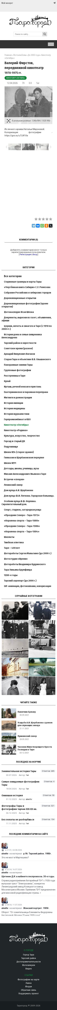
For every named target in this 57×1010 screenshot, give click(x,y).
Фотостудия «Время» (16, 558)
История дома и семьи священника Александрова (22, 336)
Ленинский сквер (13, 484)
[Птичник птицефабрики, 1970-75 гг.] (15, 648)
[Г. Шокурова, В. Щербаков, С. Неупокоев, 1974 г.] (15, 610)
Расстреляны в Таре (14, 375)
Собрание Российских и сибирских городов (27, 292)
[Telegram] (54, 3)
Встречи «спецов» (14, 479)
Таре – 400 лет (12, 547)
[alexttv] (28, 846)
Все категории (13, 276)
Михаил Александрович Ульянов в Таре (25, 473)
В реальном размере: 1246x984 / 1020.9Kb (31, 120)
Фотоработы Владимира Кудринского (25, 564)
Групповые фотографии (17, 370)
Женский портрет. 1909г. (36, 908)
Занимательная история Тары (19, 771)
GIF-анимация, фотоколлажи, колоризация (27, 586)
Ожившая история (12, 795)
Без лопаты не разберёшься (18, 819)
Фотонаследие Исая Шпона (19, 312)
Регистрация (25, 254)
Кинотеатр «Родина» (16, 430)
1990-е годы (10, 575)
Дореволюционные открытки (20, 298)
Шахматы (9, 537)
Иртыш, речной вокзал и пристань (22, 386)
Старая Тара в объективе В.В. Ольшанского (27, 359)
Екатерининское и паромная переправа (26, 392)
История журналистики (16, 413)
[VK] (48, 3)
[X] (50, 226)
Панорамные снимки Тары (18, 364)
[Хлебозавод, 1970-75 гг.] (42, 629)
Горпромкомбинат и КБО (17, 419)
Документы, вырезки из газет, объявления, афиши (26, 319)
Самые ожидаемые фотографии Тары (20, 783)
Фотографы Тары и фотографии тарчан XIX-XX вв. (19, 807)
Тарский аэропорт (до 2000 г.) (20, 580)
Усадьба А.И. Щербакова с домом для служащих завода (35, 724)
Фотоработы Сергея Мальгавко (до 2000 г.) (27, 553)
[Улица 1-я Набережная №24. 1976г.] (42, 686)
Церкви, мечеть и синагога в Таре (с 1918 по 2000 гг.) (27, 327)
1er (37, 83)
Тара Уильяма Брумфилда (18, 569)
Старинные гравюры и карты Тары (22, 281)
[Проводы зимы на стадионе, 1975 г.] (42, 610)
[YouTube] (51, 3)
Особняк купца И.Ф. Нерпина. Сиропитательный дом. (19, 503)
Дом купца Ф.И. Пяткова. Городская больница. (29, 495)
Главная (8, 55)
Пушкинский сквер (27, 736)
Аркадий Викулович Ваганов (19, 353)
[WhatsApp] (42, 226)
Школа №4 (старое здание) (19, 452)
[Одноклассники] (46, 226)
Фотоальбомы (19, 55)
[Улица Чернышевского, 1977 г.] (15, 686)
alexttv (29, 799)
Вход (35, 254)
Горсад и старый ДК (14, 441)
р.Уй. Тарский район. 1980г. (37, 853)
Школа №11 (10, 463)
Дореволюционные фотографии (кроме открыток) (25, 305)
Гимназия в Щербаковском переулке (24, 457)
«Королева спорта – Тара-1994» (21, 531)
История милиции (13, 403)
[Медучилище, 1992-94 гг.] (15, 667)
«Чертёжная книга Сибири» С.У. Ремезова (27, 287)
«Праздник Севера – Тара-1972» (22, 515)
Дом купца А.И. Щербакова (18, 490)
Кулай (7, 381)
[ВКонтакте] (38, 226)
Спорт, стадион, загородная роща (22, 509)
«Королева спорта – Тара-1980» (21, 520)
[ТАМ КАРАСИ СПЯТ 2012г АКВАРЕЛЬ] (42, 667)
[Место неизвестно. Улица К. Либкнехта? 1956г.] (15, 629)
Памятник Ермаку (27, 711)
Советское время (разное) (18, 348)
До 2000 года (34, 55)
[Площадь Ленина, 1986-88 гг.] (42, 648)
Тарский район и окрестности (20, 343)
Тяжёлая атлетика (14, 542)
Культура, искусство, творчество (22, 435)
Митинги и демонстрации (18, 397)
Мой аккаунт (7, 3)
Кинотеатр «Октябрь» (15, 78)
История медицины (14, 408)
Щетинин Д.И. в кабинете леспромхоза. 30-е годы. (28, 876)
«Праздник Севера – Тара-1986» (22, 526)
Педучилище (11, 446)
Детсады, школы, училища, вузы (21, 468)
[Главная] (28, 26)
